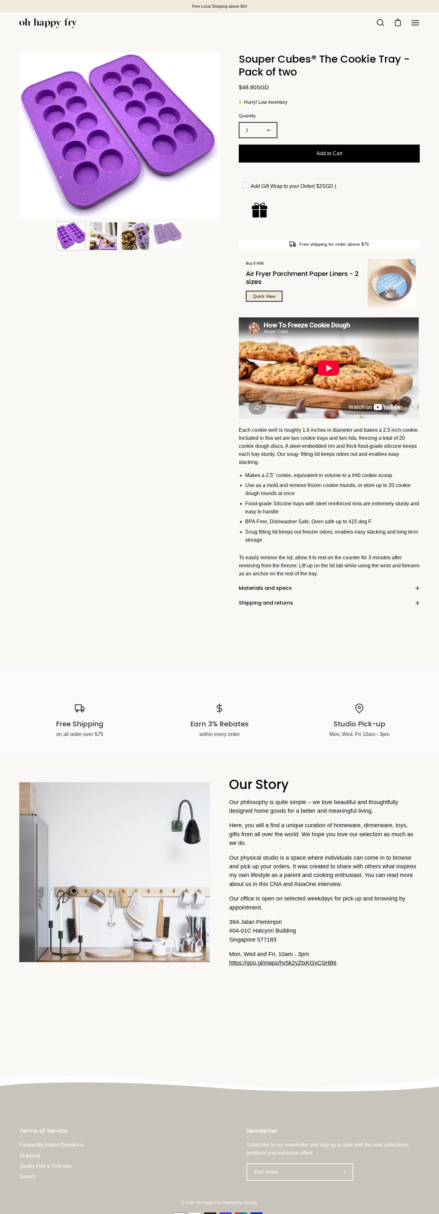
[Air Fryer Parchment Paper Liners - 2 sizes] (392, 283)
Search (27, 1176)
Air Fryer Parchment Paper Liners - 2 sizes (302, 277)
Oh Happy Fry (208, 1203)
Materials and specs (265, 588)
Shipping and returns (266, 603)
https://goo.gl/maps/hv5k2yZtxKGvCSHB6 (282, 963)
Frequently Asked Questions (51, 1145)
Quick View (264, 296)
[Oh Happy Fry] (48, 23)
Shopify (250, 1203)
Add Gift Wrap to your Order (293, 186)
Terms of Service (43, 1130)
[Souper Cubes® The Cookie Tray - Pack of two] (71, 236)
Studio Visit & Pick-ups (45, 1166)
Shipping (29, 1155)
